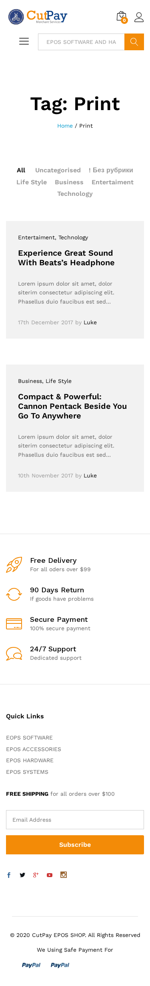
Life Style (31, 182)
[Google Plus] (36, 875)
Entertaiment (113, 182)
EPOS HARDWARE (30, 760)
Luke (90, 322)
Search (134, 42)
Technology (75, 193)
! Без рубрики (111, 170)
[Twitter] (22, 875)
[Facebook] (9, 875)
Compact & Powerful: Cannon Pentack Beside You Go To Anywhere (72, 406)
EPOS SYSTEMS (27, 772)
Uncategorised (58, 170)
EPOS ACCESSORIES (33, 749)
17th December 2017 (45, 322)
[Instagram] (63, 875)
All (21, 170)
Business (69, 182)
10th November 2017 (45, 475)
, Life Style (57, 381)
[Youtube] (49, 875)
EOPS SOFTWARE (29, 737)
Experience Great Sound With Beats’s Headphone (66, 257)
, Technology (71, 237)
